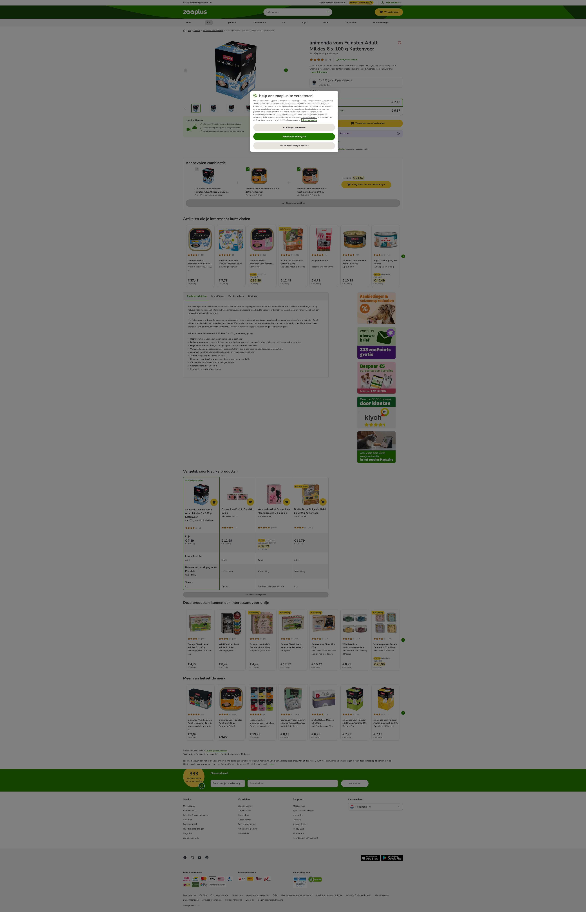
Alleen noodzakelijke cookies (294, 145)
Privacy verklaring (309, 120)
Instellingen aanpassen (294, 127)
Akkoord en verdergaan (294, 136)
